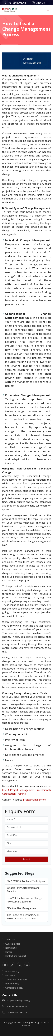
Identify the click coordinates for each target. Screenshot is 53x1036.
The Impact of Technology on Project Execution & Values (23, 916)
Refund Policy (12, 983)
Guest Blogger (12, 943)
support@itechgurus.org (18, 1000)
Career (8, 951)
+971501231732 (19, 1012)
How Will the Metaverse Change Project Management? (24, 899)
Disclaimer (10, 975)
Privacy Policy (12, 971)
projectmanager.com (34, 799)
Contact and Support (15, 955)
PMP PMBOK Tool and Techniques (26, 881)
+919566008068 (17, 2)
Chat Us (40, 2)
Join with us (11, 947)
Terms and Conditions (16, 979)
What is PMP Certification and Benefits (23, 889)
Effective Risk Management (22, 908)
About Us (10, 939)
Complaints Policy (14, 987)
